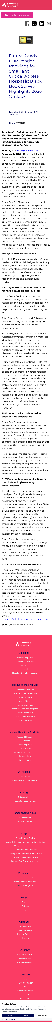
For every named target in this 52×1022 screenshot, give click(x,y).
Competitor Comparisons (25, 846)
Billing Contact (25, 998)
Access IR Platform (25, 737)
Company (25, 910)
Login (25, 979)
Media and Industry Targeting (25, 709)
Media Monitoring (25, 705)
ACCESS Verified (25, 720)
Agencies (25, 665)
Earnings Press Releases (25, 752)
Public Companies (25, 657)
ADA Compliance (25, 744)
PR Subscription (25, 797)
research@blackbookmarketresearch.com (25, 619)
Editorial (25, 994)
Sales (25, 987)
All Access (25, 776)
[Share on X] (34, 23)
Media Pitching (25, 701)
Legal (25, 669)
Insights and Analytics (25, 716)
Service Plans (25, 818)
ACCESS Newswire (27, 150)
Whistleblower (25, 760)
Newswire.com (25, 958)
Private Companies (25, 661)
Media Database (25, 697)
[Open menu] (47, 5)
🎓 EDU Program (25, 885)
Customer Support (25, 990)
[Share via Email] (49, 23)
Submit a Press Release (25, 801)
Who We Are (25, 926)
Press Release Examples (25, 882)
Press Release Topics (25, 838)
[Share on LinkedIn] (41, 23)
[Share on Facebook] (27, 23)
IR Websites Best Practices (25, 850)
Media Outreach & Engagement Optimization (25, 842)
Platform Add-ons (25, 821)
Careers (25, 938)
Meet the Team (25, 930)
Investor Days (25, 756)
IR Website (25, 741)
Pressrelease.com (25, 962)
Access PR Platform (25, 689)
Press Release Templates (25, 878)
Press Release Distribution (25, 693)
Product (25, 902)
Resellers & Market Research (25, 673)
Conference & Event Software (25, 780)
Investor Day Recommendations (25, 861)
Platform (25, 906)
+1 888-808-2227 (25, 983)
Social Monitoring (25, 712)
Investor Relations (25, 934)
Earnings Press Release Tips (25, 857)
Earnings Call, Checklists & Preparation (25, 853)
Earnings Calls (25, 748)
